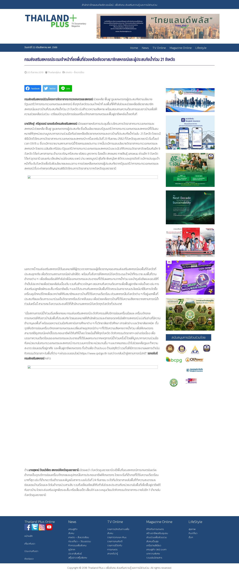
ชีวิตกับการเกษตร (155, 529)
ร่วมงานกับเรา (31, 551)
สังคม (71, 533)
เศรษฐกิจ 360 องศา (156, 549)
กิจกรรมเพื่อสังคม (77, 545)
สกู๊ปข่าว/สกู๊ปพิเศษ (77, 557)
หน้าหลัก (28, 536)
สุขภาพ (192, 529)
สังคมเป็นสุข (152, 541)
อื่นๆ (191, 537)
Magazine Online (181, 47)
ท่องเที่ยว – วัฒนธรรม (79, 541)
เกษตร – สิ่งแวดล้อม (78, 537)
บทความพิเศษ (153, 553)
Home (134, 47)
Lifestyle (200, 47)
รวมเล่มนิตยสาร (154, 557)
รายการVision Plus (116, 537)
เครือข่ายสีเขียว (153, 545)
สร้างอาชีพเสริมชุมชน (157, 533)
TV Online (159, 47)
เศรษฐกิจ (72, 529)
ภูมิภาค (71, 549)
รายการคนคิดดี (114, 541)
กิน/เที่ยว (193, 533)
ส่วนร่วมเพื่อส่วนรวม (156, 537)
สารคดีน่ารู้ (112, 553)
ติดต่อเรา (29, 559)
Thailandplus (54, 72)
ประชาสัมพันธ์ (75, 553)
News (145, 47)
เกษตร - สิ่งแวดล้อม (75, 72)
